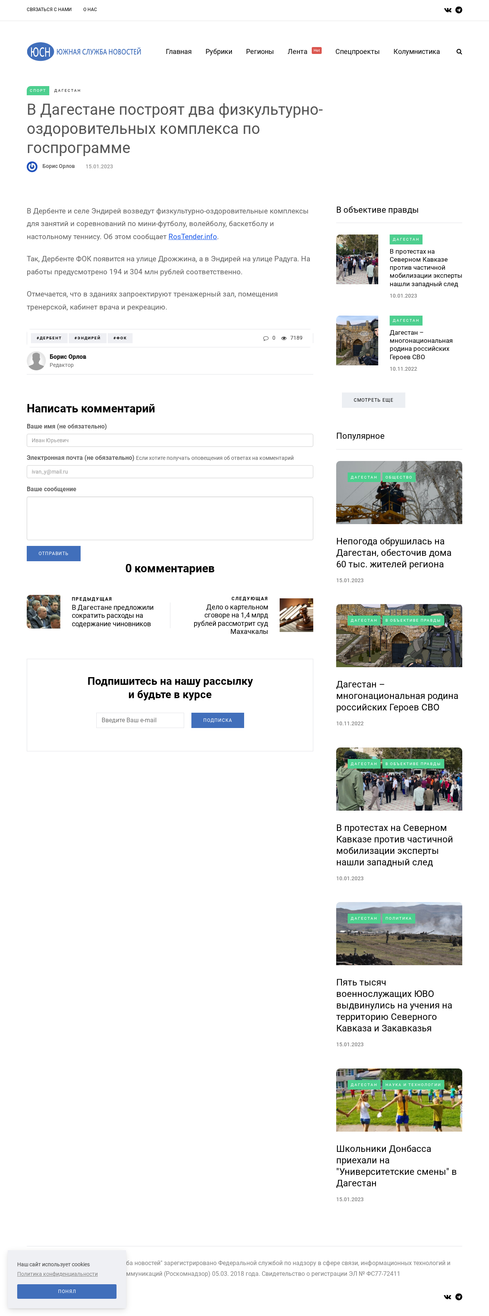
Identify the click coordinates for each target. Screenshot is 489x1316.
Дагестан (67, 90)
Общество (399, 477)
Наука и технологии (413, 1085)
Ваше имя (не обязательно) (67, 426)
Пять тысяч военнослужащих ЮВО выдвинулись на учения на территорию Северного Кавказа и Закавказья (394, 1005)
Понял (67, 1291)
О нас (90, 9)
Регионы (260, 51)
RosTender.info (192, 236)
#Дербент (49, 338)
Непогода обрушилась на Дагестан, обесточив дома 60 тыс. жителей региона (394, 553)
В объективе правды (377, 210)
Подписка (217, 720)
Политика (398, 918)
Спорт (38, 90)
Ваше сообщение (51, 489)
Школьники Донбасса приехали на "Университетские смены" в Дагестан (396, 1166)
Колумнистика (416, 51)
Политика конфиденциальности (57, 1274)
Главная (179, 51)
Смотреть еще (373, 400)
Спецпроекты (357, 51)
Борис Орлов (58, 166)
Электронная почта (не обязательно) (80, 457)
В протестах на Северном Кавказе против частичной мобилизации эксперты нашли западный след (426, 268)
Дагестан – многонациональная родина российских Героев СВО (421, 345)
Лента (304, 51)
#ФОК (120, 338)
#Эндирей (87, 338)
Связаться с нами (49, 9)
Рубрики (219, 51)
